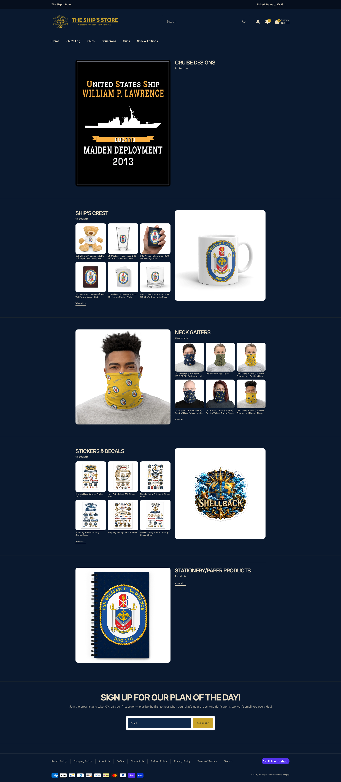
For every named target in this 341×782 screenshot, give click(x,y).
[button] (282, 21)
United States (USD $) (270, 4)
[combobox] (206, 21)
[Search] (244, 21)
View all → (80, 303)
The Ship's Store (265, 774)
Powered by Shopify (280, 774)
